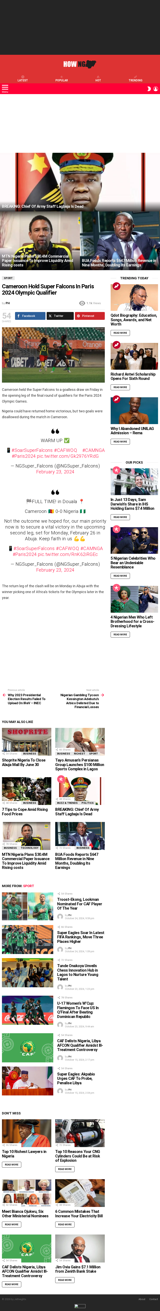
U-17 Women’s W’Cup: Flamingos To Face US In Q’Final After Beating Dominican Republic (78, 1010)
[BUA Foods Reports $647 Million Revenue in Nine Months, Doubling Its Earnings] (120, 240)
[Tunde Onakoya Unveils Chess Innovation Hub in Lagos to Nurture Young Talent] (27, 972)
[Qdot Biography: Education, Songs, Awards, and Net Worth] (134, 297)
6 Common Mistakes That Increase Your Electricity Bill (79, 1213)
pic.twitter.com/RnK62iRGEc (68, 554)
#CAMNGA (93, 450)
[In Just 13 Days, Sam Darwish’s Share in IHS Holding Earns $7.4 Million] (134, 481)
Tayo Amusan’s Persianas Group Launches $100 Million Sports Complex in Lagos (79, 764)
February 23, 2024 (55, 472)
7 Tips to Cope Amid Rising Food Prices (25, 811)
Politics (88, 802)
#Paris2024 (24, 456)
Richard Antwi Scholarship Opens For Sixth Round (133, 376)
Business (29, 753)
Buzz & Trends (67, 802)
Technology (29, 847)
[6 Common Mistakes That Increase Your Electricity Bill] (80, 1193)
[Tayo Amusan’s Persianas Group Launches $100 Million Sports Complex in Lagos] (80, 742)
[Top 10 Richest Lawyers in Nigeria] (26, 1133)
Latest (23, 80)
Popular (61, 80)
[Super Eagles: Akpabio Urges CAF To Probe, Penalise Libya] (27, 1080)
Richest (79, 753)
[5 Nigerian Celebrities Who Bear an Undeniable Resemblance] (134, 540)
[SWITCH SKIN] (149, 89)
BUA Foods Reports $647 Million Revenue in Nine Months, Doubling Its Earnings (76, 861)
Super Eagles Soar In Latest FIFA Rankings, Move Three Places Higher (80, 937)
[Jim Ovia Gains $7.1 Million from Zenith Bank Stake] (80, 1248)
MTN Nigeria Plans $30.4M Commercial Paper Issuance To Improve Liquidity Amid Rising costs (26, 861)
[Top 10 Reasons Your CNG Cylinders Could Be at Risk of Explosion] (80, 1133)
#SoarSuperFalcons (32, 450)
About (142, 1299)
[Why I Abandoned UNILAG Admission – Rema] (134, 410)
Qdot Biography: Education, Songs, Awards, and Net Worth (134, 319)
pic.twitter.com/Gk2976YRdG (68, 456)
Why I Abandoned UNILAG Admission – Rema (132, 430)
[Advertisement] (80, 27)
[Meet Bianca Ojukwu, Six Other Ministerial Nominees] (26, 1193)
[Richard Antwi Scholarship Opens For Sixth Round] (134, 356)
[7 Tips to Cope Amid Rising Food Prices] (26, 791)
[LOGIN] (155, 89)
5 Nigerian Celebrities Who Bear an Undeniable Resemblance (133, 562)
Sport (93, 753)
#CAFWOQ (65, 450)
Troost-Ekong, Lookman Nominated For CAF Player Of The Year (79, 904)
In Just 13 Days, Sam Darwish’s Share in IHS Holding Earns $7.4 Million (132, 504)
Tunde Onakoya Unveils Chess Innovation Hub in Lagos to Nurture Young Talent (77, 972)
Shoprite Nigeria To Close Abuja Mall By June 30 (23, 762)
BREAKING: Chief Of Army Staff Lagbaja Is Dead (77, 811)
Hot (98, 80)
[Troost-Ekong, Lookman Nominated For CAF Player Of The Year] (27, 906)
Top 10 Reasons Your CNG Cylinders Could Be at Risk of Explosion (77, 1156)
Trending (135, 80)
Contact (153, 1299)
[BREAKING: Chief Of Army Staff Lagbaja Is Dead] (80, 182)
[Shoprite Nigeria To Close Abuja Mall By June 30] (26, 742)
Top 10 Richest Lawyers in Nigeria (24, 1153)
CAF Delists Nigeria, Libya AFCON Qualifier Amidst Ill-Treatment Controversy (80, 1045)
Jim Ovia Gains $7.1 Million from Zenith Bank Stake (77, 1269)
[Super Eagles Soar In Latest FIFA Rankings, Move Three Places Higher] (27, 939)
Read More (11, 1164)
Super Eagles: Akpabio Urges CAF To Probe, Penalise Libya (76, 1078)
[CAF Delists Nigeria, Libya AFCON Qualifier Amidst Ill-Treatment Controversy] (27, 1047)
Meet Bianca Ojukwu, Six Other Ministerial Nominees (25, 1213)
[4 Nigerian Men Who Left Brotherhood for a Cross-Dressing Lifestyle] (134, 599)
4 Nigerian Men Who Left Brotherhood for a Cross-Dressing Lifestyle (132, 621)
